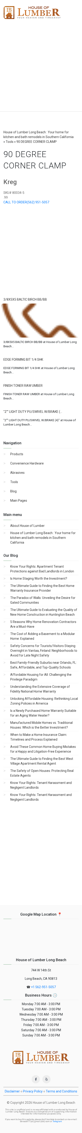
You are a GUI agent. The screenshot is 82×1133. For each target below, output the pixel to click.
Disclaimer (12, 1091)
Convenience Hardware (27, 463)
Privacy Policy (33, 1091)
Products (16, 454)
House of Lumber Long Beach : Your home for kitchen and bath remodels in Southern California (43, 537)
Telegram (57, 1121)
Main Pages (18, 500)
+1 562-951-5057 (43, 987)
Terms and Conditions (61, 1091)
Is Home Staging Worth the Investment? (38, 578)
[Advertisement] (41, 68)
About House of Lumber (27, 526)
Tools (14, 482)
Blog (13, 491)
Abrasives (17, 472)
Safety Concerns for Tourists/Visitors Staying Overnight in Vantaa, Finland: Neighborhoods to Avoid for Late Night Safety (43, 650)
